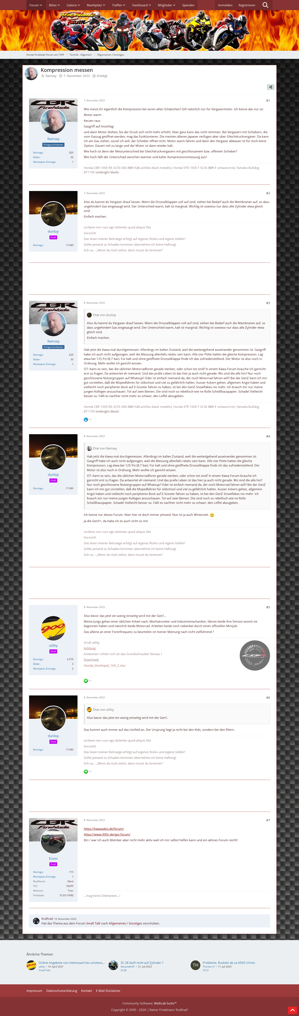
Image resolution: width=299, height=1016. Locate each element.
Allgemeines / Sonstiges (125, 923)
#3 (268, 303)
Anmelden (225, 5)
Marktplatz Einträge (44, 162)
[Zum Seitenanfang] (292, 1010)
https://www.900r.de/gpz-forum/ (107, 834)
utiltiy (42, 966)
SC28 (124, 970)
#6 (268, 697)
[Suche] (265, 5)
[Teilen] (270, 87)
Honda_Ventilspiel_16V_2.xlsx (104, 665)
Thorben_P (209, 966)
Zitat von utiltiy (103, 709)
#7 (268, 820)
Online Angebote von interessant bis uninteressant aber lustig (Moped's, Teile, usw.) (97, 963)
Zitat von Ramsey (105, 448)
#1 (268, 100)
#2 (268, 193)
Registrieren (247, 5)
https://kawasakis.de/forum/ (104, 829)
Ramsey (51, 76)
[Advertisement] (149, 278)
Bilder (36, 157)
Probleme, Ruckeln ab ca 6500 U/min (229, 963)
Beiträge (38, 152)
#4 (268, 436)
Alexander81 (128, 966)
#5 (268, 607)
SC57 (206, 970)
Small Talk (93, 923)
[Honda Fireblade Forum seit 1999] (149, 30)
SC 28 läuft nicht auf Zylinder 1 (142, 963)
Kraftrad (47, 919)
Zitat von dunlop (104, 315)
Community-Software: (149, 1003)
